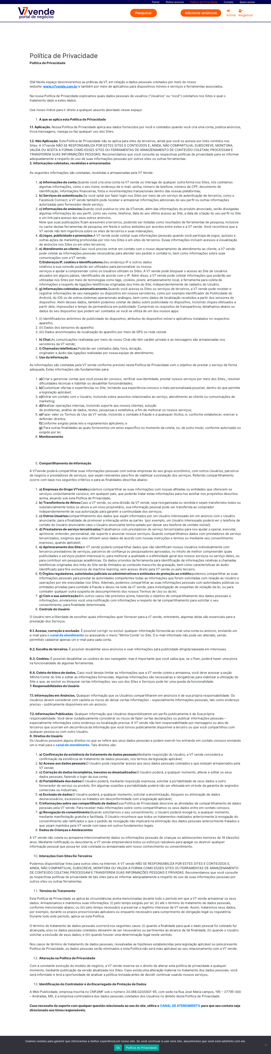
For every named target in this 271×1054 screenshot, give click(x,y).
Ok (118, 1047)
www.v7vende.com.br (60, 86)
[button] (143, 13)
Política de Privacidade (141, 1047)
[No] (266, 1045)
